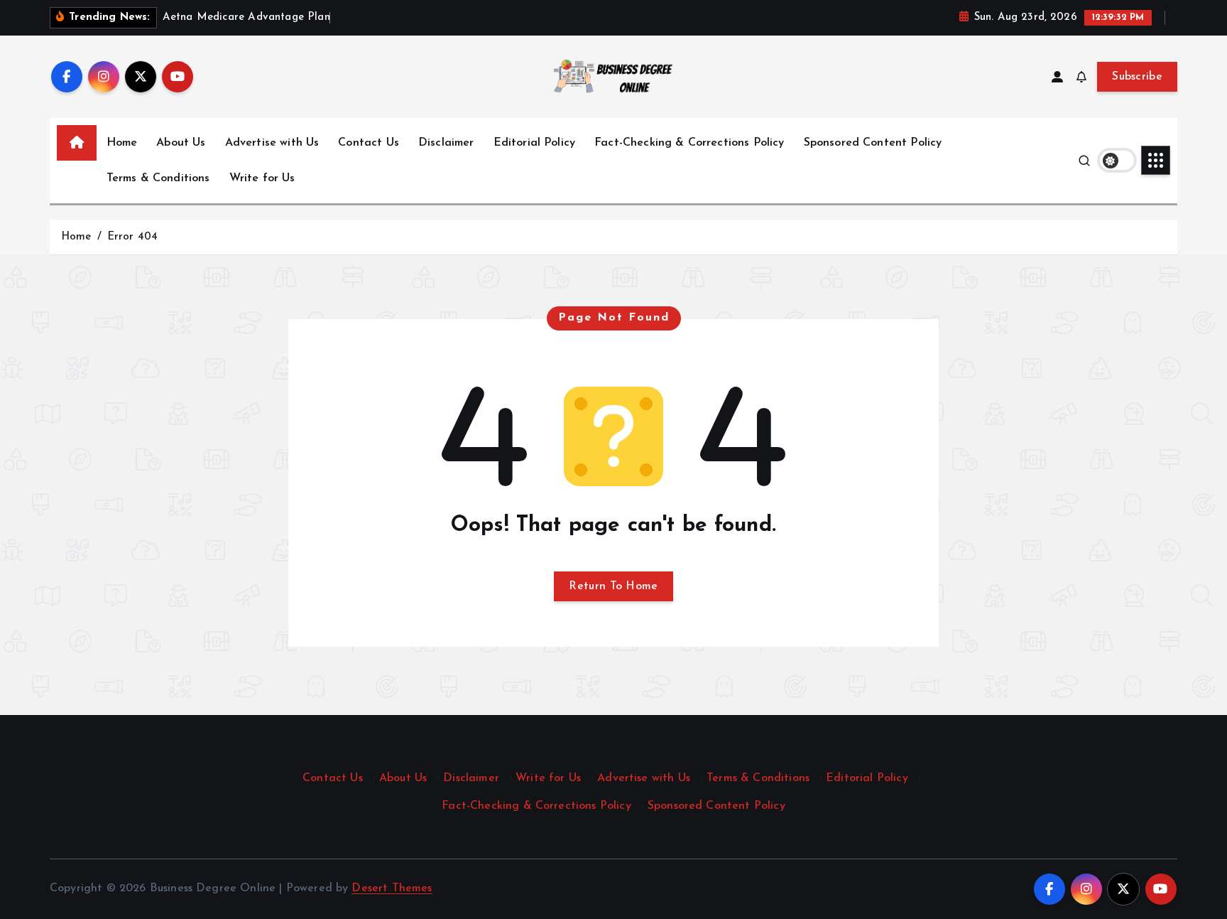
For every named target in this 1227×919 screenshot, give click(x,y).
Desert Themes (391, 888)
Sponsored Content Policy (873, 143)
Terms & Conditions (158, 178)
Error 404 (132, 237)
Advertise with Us (272, 143)
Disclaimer (446, 143)
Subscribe (1137, 76)
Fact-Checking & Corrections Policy (689, 143)
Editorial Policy (534, 143)
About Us (180, 143)
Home (122, 143)
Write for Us (262, 178)
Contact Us (368, 143)
